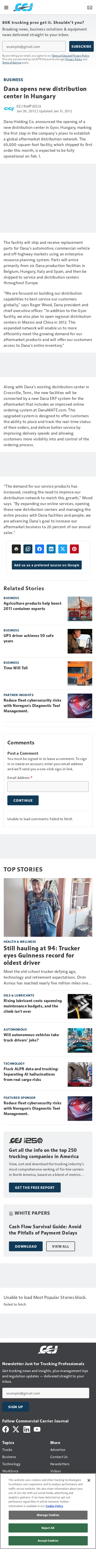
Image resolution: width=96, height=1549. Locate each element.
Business (13, 79)
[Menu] (6, 7)
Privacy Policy (73, 59)
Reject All (48, 1528)
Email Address (19, 777)
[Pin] (74, 548)
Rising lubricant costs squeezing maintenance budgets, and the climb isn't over (33, 1006)
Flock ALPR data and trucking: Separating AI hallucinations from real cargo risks (31, 1074)
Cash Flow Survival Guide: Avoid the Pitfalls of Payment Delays (45, 1230)
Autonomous (15, 1029)
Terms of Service (11, 62)
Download (26, 1246)
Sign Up (15, 1407)
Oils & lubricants (19, 995)
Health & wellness (20, 941)
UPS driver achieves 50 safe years (29, 638)
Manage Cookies (48, 1515)
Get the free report (35, 1187)
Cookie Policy (54, 1506)
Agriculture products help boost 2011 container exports (32, 606)
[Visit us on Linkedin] (26, 1428)
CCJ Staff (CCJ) (29, 106)
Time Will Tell (16, 668)
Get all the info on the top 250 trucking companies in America (44, 1153)
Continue (23, 800)
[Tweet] (62, 548)
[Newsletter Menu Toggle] (89, 7)
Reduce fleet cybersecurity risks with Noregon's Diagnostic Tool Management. (32, 705)
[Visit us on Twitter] (16, 1428)
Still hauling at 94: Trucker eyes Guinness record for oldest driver (42, 955)
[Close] (89, 1480)
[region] (48, 1511)
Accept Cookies (48, 1540)
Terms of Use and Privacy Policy (70, 55)
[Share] (39, 548)
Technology (14, 1063)
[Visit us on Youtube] (37, 1428)
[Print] (16, 548)
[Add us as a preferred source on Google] (27, 548)
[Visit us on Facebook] (5, 1428)
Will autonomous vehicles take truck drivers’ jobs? (31, 1037)
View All (60, 1246)
